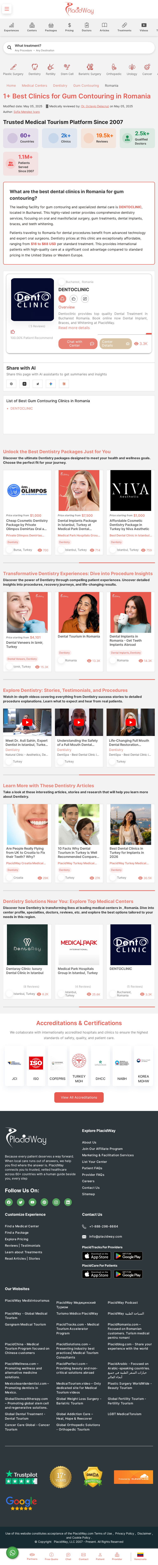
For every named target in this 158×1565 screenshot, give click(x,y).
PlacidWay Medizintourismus (27, 1300)
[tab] (41, 562)
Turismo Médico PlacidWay (77, 1313)
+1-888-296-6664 (103, 1226)
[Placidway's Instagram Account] (56, 1202)
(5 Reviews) (135, 986)
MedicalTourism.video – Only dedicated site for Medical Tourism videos (78, 1388)
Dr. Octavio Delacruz (95, 106)
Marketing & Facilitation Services (108, 1155)
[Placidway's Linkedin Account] (68, 1202)
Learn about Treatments (23, 1252)
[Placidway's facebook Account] (9, 1202)
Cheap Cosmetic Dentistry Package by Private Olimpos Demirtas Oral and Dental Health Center (27, 525)
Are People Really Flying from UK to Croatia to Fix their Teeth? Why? (25, 852)
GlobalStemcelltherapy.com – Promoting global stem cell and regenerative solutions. (27, 1403)
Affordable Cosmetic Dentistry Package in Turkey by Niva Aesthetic (129, 525)
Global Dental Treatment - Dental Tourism (25, 1416)
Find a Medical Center (22, 1226)
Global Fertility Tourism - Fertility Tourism (127, 1401)
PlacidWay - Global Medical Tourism (26, 1316)
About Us (89, 1142)
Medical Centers (34, 85)
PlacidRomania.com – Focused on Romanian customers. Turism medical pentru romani (129, 1331)
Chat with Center (74, 343)
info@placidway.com (105, 1236)
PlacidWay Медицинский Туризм (76, 1305)
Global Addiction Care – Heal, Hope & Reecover (74, 1416)
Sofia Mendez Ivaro (27, 111)
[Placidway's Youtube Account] (32, 1202)
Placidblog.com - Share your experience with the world (130, 1346)
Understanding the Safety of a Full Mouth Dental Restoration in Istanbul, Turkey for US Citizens (77, 742)
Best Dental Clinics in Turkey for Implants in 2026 (127, 852)
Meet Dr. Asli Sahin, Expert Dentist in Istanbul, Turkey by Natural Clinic (27, 742)
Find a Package (17, 1232)
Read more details (74, 328)
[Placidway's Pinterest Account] (44, 1202)
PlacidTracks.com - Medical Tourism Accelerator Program (77, 1328)
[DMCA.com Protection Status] (92, 1477)
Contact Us (91, 1188)
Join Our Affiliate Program (102, 1149)
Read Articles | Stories (22, 1258)
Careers (88, 1181)
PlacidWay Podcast (123, 1303)
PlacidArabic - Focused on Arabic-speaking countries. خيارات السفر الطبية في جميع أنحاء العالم (129, 1370)
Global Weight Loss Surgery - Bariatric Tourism (78, 1401)
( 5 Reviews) (37, 326)
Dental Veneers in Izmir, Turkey (24, 644)
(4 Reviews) (83, 986)
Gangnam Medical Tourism (25, 1324)
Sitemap (88, 1194)
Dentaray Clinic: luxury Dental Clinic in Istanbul (24, 971)
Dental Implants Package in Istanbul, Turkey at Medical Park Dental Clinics (77, 525)
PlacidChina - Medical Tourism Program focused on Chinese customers (27, 1348)
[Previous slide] (9, 516)
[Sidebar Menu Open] (7, 9)
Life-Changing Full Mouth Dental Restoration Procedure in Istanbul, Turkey (129, 742)
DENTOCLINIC (21, 408)
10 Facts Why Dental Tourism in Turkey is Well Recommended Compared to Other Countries (78, 852)
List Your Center (94, 1162)
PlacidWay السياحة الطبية (126, 1313)
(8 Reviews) (31, 986)
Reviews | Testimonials (23, 1245)
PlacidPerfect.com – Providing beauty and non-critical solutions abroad (77, 1368)
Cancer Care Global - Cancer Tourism (27, 1427)
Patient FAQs (92, 1168)
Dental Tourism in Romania (79, 636)
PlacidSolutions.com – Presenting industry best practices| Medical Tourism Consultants (77, 1350)
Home (11, 85)
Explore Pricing (16, 1239)
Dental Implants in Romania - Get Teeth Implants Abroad (126, 640)
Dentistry (60, 85)
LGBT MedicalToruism (125, 1414)
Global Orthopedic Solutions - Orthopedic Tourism (78, 1427)
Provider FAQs (93, 1175)
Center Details (107, 343)
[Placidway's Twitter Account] (21, 1202)
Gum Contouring (86, 85)
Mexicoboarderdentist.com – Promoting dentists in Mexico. (27, 1388)
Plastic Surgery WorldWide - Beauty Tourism (130, 1386)
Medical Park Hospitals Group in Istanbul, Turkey (78, 971)
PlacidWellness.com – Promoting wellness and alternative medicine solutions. (23, 1370)
